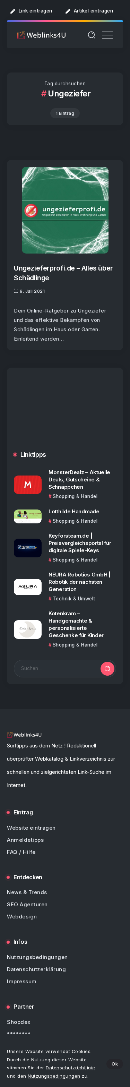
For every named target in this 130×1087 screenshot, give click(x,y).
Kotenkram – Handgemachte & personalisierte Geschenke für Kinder (76, 624)
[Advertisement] (65, 414)
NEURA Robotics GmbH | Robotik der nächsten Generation (80, 581)
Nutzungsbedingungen (54, 1076)
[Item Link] (65, 210)
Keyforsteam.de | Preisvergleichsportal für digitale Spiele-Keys (80, 543)
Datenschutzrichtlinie (70, 1067)
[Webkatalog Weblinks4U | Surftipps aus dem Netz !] (41, 35)
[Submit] (107, 669)
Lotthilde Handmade (74, 511)
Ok (115, 1064)
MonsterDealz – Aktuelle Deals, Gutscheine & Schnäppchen (79, 479)
